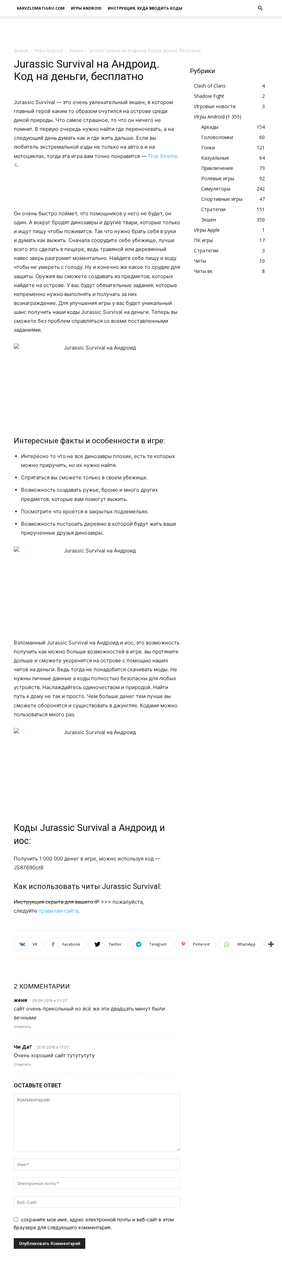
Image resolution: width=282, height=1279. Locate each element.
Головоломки (217, 137)
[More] (271, 944)
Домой (21, 51)
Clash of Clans (210, 85)
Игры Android (86, 8)
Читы (200, 261)
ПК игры (203, 240)
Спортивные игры (221, 199)
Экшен (76, 51)
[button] (260, 8)
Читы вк (203, 271)
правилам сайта (58, 910)
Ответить (22, 1026)
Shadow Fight (209, 96)
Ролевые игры (217, 178)
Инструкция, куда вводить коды (145, 8)
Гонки (208, 147)
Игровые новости (215, 106)
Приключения (217, 168)
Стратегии (213, 209)
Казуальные (215, 158)
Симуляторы (215, 188)
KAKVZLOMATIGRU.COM (41, 8)
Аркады (209, 127)
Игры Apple (207, 230)
